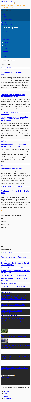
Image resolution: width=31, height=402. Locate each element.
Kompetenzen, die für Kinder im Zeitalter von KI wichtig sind (15, 264)
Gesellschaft (7, 45)
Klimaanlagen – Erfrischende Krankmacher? (11, 311)
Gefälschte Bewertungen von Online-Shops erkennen (14, 279)
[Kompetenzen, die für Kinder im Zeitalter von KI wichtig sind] (7, 260)
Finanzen (6, 53)
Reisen (5, 48)
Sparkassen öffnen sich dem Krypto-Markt (15, 192)
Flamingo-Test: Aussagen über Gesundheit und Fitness (13, 95)
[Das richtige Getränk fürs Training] (6, 301)
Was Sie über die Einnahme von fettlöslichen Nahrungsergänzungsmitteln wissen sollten (14, 321)
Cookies (5, 14)
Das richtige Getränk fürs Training (13, 305)
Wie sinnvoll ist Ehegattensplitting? (13, 286)
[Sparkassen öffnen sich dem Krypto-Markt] (11, 186)
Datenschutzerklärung (7, 19)
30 (5, 210)
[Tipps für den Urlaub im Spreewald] (6, 252)
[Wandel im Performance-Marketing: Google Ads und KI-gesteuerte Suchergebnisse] (9, 112)
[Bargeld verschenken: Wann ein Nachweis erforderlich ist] (6, 140)
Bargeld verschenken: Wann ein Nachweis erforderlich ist (13, 145)
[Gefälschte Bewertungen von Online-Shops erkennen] (14, 275)
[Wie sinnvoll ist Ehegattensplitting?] (9, 283)
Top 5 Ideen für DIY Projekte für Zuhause (13, 73)
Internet (6, 42)
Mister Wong (6, 391)
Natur (5, 56)
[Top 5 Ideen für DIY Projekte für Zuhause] (11, 67)
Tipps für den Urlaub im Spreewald (13, 257)
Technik (5, 51)
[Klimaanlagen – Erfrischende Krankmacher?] (4, 307)
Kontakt (4, 12)
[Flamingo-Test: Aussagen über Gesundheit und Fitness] (4, 90)
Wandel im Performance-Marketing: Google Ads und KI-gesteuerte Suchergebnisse (14, 118)
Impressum (5, 16)
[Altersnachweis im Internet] (7, 164)
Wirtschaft (6, 39)
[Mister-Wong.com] (7, 1)
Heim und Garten (8, 36)
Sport (5, 31)
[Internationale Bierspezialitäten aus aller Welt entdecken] (14, 267)
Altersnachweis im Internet (11, 169)
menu (12, 7)
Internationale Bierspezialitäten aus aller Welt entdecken (15, 271)
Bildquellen (5, 17)
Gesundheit (6, 34)
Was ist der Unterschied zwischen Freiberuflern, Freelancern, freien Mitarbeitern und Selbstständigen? (13, 297)
